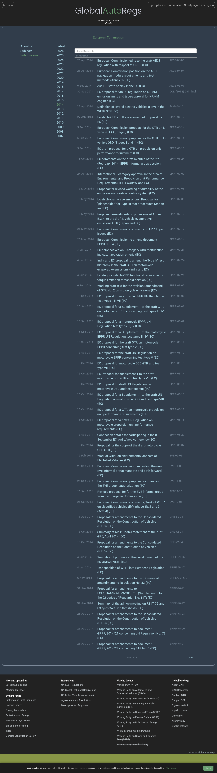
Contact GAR (179, 695)
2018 (60, 86)
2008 (60, 131)
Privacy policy (171, 768)
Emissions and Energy (17, 715)
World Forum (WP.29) (127, 684)
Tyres (8, 730)
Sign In (210, 5)
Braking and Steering (17, 725)
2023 (60, 64)
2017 (60, 91)
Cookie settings (180, 726)
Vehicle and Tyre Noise (18, 720)
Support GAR (179, 700)
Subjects (26, 51)
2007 (60, 136)
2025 (60, 55)
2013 (60, 109)
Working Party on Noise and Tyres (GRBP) (138, 712)
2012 (60, 113)
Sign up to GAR (180, 705)
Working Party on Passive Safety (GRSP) (138, 717)
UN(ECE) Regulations (72, 684)
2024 (60, 60)
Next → (193, 657)
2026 (60, 51)
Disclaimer (177, 715)
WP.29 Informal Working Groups (133, 730)
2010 (60, 122)
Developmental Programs (74, 705)
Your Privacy (178, 720)
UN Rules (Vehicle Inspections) (77, 695)
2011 (60, 118)
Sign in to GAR (179, 710)
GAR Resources (180, 690)
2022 (60, 68)
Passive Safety (14, 705)
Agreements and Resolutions (76, 700)
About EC (26, 46)
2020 (60, 77)
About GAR (178, 684)
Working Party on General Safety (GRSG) (138, 698)
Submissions (29, 55)
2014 (60, 104)
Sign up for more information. (166, 5)
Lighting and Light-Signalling (21, 700)
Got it (208, 768)
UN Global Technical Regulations (78, 690)
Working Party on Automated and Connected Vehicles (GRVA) (134, 691)
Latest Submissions (16, 684)
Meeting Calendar (15, 690)
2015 (60, 100)
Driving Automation (16, 710)
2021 (60, 73)
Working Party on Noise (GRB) (132, 744)
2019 (60, 82)
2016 (60, 95)
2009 (60, 127)
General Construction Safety (21, 735)
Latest (61, 46)
